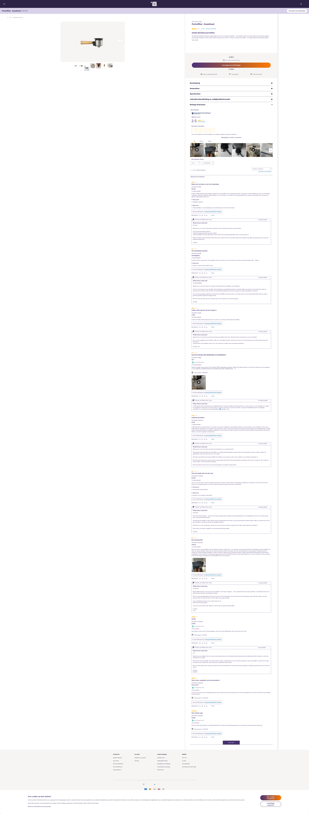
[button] (188, 386)
